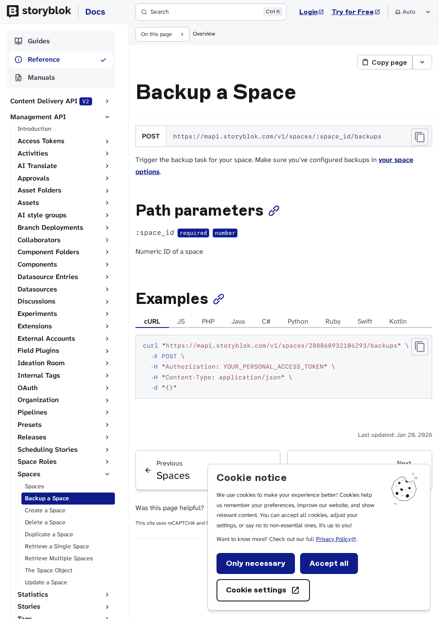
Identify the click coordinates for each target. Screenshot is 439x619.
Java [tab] (238, 321)
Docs (95, 11)
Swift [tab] (365, 321)
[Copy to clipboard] (419, 137)
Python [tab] (298, 321)
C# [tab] (266, 321)
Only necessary (256, 563)
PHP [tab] (208, 321)
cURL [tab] (152, 321)
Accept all (329, 563)
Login (312, 11)
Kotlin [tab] (398, 321)
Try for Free (356, 11)
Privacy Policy (336, 539)
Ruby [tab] (332, 321)
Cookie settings (256, 590)
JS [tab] (181, 321)
